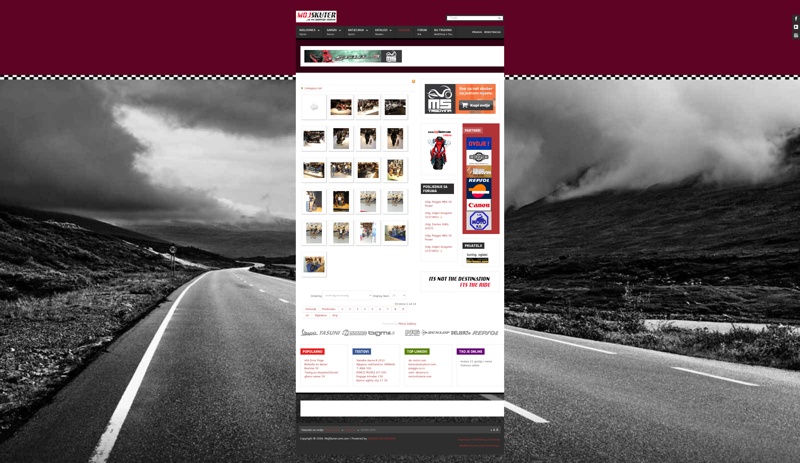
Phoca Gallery (407, 323)
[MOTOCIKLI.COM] (481, 260)
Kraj (335, 315)
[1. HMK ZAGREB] (481, 220)
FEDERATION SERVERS (382, 438)
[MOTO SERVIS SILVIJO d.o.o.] (481, 171)
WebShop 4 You (443, 34)
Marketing (480, 439)
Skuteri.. (380, 34)
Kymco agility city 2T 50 (372, 380)
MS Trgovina (443, 30)
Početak (311, 309)
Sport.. (352, 34)
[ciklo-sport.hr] (481, 157)
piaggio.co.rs (417, 368)
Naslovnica (307, 30)
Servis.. (331, 34)
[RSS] (413, 81)
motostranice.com (420, 376)
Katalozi (381, 30)
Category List (313, 88)
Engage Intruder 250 (369, 376)
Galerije (404, 30)
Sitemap (494, 439)
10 (307, 315)
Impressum (465, 439)
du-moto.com (417, 360)
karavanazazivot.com (422, 364)
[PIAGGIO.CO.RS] (481, 255)
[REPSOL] (481, 188)
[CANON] (481, 205)
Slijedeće (321, 315)
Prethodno (328, 309)
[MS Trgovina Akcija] (402, 56)
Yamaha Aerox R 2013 (370, 360)
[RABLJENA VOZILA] (481, 143)
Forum (422, 30)
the (419, 34)
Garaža (332, 30)
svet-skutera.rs (418, 372)
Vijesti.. (303, 34)
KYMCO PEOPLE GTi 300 (371, 372)
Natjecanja (356, 30)
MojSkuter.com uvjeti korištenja (479, 445)
